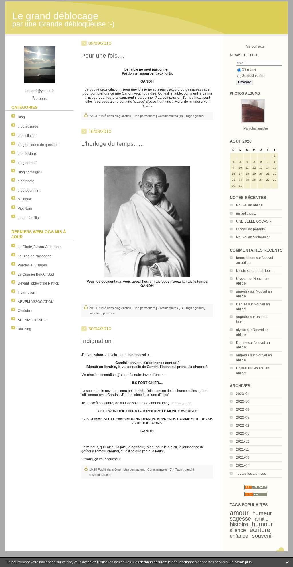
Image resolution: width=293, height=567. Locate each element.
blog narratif (27, 163)
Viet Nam (25, 208)
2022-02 (242, 426)
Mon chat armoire (255, 128)
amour (239, 513)
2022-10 (242, 402)
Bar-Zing (24, 329)
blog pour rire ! (29, 190)
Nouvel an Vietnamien (253, 237)
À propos (40, 99)
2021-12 (242, 441)
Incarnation (26, 293)
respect (94, 474)
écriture (260, 529)
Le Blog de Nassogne (35, 256)
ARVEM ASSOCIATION (36, 302)
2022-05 (242, 418)
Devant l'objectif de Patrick (38, 283)
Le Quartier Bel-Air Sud (36, 274)
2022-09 (242, 410)
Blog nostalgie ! (30, 172)
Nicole (241, 271)
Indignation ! (98, 341)
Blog (21, 117)
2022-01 (242, 434)
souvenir (262, 536)
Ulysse (241, 279)
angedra (242, 291)
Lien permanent (144, 116)
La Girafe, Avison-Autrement (39, 247)
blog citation (27, 136)
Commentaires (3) (160, 469)
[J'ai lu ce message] (287, 562)
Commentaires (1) (170, 308)
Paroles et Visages (32, 265)
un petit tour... (246, 213)
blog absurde (28, 126)
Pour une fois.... (102, 55)
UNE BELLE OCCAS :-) (254, 221)
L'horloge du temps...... (112, 143)
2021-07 (242, 465)
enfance (239, 536)
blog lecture (27, 154)
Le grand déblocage (55, 16)
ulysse (241, 330)
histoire (239, 524)
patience (109, 313)
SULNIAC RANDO (32, 320)
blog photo (26, 181)
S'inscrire (249, 69)
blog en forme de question (38, 145)
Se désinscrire (253, 76)
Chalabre (25, 311)
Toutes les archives (251, 473)
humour (262, 524)
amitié (261, 519)
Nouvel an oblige (249, 205)
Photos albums (245, 93)
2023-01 (242, 394)
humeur (262, 513)
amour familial (29, 218)
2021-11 (242, 449)
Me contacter (256, 46)
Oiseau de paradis (250, 229)
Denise (241, 304)
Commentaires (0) (170, 116)
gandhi (199, 116)
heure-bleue (245, 258)
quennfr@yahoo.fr (39, 91)
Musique (24, 199)
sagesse (240, 518)
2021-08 (242, 457)
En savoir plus (240, 562)
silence (238, 530)
